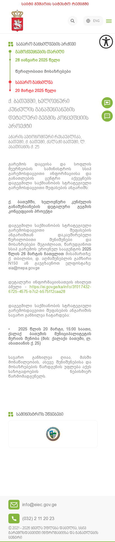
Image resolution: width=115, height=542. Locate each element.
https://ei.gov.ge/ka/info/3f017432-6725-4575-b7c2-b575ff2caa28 (49, 289)
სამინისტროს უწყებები (39, 414)
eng (96, 21)
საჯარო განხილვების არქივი (46, 44)
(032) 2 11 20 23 (38, 518)
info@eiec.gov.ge (39, 504)
